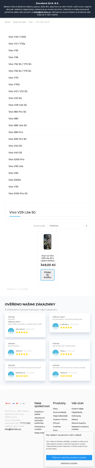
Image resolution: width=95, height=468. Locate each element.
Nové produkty (59, 412)
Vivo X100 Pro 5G (18, 193)
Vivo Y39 (13, 186)
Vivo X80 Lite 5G (18, 125)
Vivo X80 (13, 118)
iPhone (56, 423)
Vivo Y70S (14, 84)
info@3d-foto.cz (42, 12)
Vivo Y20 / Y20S (17, 37)
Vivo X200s (15, 180)
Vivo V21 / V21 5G (18, 91)
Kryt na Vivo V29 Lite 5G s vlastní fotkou (47, 258)
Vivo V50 (13, 173)
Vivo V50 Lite (16, 166)
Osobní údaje (77, 409)
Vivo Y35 (13, 50)
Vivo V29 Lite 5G (18, 105)
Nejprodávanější (60, 416)
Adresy (75, 419)
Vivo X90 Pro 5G (18, 139)
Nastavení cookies (69, 463)
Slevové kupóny (79, 423)
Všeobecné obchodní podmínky (40, 420)
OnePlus (57, 427)
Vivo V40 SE (15, 152)
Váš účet (78, 403)
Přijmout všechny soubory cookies (69, 457)
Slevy (55, 409)
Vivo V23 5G (15, 98)
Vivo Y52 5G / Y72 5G (20, 64)
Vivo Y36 (13, 57)
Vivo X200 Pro (16, 159)
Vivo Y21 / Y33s (17, 43)
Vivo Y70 (13, 77)
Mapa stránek (41, 433)
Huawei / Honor (60, 419)
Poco (55, 430)
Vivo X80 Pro (16, 132)
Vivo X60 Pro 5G (17, 111)
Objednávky (77, 412)
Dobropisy (76, 416)
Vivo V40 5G (15, 145)
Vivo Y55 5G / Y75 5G (20, 71)
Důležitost (68, 225)
